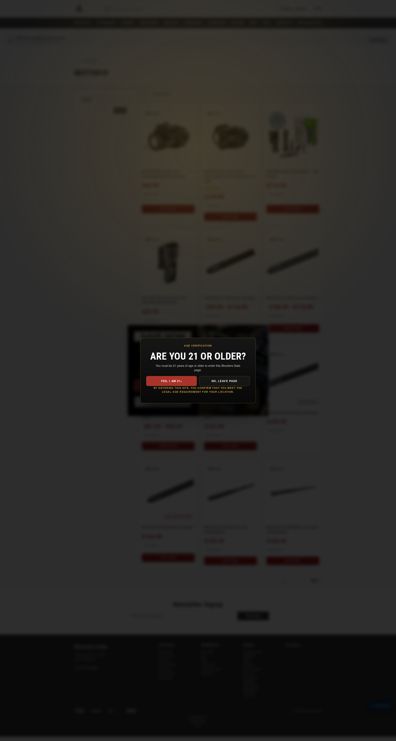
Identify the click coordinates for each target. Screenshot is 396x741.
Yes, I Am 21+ (171, 381)
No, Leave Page (224, 381)
